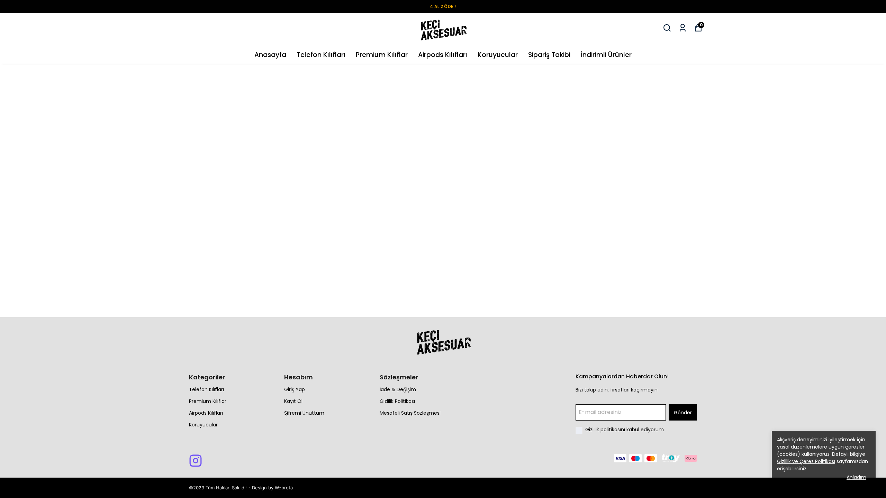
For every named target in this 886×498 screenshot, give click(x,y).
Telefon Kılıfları (321, 54)
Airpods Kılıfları (442, 54)
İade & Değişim (398, 389)
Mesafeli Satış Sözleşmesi (410, 412)
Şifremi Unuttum (304, 412)
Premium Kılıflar (382, 54)
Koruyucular (498, 54)
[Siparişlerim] (682, 28)
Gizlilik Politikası (397, 401)
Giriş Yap (294, 389)
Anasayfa (270, 54)
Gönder (683, 412)
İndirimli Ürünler (606, 54)
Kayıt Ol (293, 401)
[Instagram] (195, 460)
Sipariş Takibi (549, 54)
